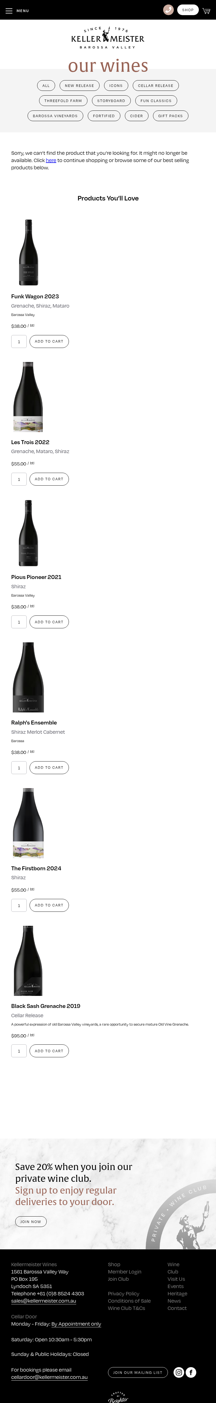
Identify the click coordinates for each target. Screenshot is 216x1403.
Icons (116, 85)
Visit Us (176, 1278)
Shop (188, 9)
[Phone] (168, 9)
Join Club (118, 1278)
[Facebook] (191, 1372)
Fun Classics (156, 100)
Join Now (31, 1221)
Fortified (104, 115)
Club (173, 1271)
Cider (136, 115)
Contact (177, 1307)
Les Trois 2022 (30, 442)
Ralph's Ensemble (34, 722)
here (51, 159)
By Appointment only (76, 1323)
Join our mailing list (138, 1372)
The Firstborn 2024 (36, 868)
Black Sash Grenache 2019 (45, 1006)
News (174, 1300)
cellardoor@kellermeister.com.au (49, 1376)
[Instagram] (179, 1372)
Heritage (177, 1293)
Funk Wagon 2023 (35, 296)
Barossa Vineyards (55, 115)
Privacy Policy (124, 1293)
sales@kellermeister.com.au (43, 1300)
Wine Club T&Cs (126, 1307)
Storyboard (111, 100)
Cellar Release (156, 85)
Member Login (124, 1271)
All (46, 85)
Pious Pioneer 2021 (36, 577)
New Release (79, 85)
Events (176, 1285)
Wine (173, 1264)
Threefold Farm (63, 100)
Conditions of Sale (129, 1300)
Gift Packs (170, 115)
